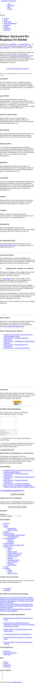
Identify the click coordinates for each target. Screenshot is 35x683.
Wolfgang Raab (16, 682)
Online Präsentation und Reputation (14, 535)
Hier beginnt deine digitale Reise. (14, 326)
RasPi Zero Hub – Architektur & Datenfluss (17, 348)
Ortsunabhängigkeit (9, 538)
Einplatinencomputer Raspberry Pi (20, 55)
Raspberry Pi (12, 46)
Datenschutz (7, 28)
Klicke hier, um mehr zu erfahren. (18, 507)
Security (6, 566)
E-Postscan (10, 541)
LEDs (9, 550)
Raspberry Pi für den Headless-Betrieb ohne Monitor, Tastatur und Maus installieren (15, 610)
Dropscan (10, 540)
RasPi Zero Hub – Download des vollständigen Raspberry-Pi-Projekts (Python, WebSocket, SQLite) (19, 486)
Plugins (9, 570)
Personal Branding (12, 536)
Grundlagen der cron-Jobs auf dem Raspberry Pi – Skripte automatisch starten (18, 335)
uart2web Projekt (12, 561)
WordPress (7, 568)
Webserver (10, 563)
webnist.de (4, 1)
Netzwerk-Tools (12, 551)
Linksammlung (11, 528)
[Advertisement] (17, 368)
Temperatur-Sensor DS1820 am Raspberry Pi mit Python (17, 599)
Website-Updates (12, 530)
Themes (9, 571)
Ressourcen (10, 5)
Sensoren (10, 558)
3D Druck (7, 523)
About (9, 4)
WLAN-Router (12, 565)
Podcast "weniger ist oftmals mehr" (14, 545)
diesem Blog (6, 278)
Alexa (5, 525)
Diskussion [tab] (7, 590)
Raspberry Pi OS (22, 46)
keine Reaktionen (5, 47)
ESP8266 (6, 531)
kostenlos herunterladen (17, 494)
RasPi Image (7, 21)
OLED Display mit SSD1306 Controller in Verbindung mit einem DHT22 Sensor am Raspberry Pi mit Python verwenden (19, 624)
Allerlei (6, 526)
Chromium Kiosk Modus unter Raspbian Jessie (17, 634)
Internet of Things (9, 533)
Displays (10, 548)
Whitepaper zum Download (8, 245)
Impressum (7, 30)
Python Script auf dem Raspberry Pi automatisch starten (16, 604)
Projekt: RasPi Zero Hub (14, 553)
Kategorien (3, 514)
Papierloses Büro (9, 543)
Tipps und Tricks (12, 573)
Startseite (6, 18)
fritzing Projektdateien (10, 23)
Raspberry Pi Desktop (13, 555)
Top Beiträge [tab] (7, 588)
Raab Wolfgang (25, 44)
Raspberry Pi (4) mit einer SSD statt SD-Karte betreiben (16, 597)
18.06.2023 (13, 44)
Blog (8, 7)
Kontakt (9, 9)
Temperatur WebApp (13, 560)
